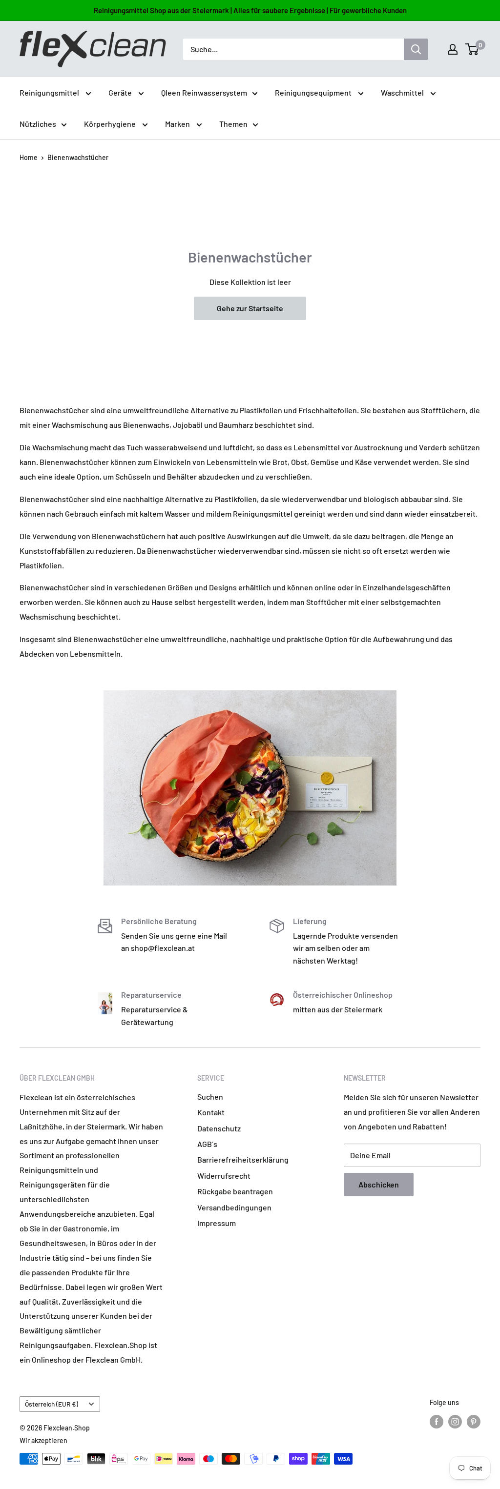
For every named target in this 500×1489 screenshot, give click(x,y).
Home (29, 157)
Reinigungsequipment (314, 92)
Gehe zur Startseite (250, 308)
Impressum (216, 1222)
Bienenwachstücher (77, 157)
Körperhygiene (110, 123)
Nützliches (38, 123)
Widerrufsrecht (223, 1175)
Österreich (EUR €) (51, 1404)
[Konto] (453, 49)
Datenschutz (219, 1128)
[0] (472, 49)
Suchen (210, 1096)
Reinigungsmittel (50, 92)
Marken (178, 123)
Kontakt (211, 1112)
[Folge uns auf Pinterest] (473, 1421)
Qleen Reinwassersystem (204, 92)
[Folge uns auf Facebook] (436, 1421)
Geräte (120, 92)
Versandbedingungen (234, 1207)
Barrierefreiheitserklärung (243, 1159)
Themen (233, 123)
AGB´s (207, 1143)
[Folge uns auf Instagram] (455, 1421)
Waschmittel (403, 92)
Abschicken (378, 1184)
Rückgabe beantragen (235, 1191)
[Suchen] (416, 49)
